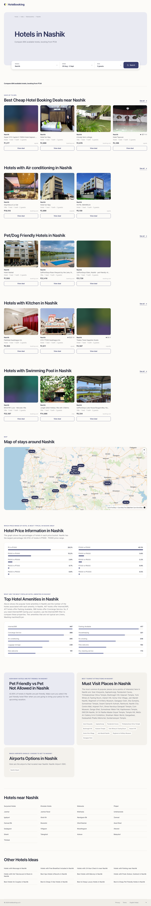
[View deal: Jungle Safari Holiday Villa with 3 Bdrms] (57, 389)
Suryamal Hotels (10, 806)
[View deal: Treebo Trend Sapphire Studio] (94, 321)
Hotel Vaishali (8, 272)
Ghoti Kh (44, 817)
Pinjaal (116, 806)
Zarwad (116, 817)
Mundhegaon (82, 829)
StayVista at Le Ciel (11, 205)
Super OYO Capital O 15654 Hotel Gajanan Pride (21, 137)
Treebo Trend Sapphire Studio (87, 340)
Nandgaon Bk (82, 817)
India (22, 16)
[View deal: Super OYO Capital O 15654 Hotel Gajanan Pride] (21, 118)
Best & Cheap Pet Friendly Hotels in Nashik (129, 882)
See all (143, 101)
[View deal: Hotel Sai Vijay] (57, 118)
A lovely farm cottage (84, 137)
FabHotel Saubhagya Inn (13, 340)
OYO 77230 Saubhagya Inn (50, 340)
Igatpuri (7, 817)
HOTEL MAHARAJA (83, 205)
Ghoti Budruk (82, 823)
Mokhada (80, 812)
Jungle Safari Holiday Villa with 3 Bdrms (54, 408)
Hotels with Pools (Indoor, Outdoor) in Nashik (130, 874)
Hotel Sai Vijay (45, 137)
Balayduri (117, 834)
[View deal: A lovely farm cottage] (94, 118)
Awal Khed (117, 823)
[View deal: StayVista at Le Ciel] (21, 186)
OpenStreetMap (138, 507)
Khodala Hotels (46, 806)
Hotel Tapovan (118, 137)
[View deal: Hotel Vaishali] (21, 254)
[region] (75, 478)
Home (16, 16)
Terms (125, 902)
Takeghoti (44, 834)
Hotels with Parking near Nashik (125, 868)
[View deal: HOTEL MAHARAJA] (94, 186)
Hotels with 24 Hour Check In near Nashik (92, 868)
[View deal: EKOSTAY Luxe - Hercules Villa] (21, 389)
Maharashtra (30, 16)
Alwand (116, 829)
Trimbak (7, 840)
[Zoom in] (144, 449)
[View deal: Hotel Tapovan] (130, 118)
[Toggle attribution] (144, 507)
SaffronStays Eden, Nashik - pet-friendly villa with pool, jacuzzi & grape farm (104, 272)
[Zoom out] (144, 453)
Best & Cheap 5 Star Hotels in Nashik (54, 882)
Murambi (44, 823)
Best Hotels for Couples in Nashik (16, 882)
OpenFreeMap (111, 507)
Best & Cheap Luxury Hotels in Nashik (91, 882)
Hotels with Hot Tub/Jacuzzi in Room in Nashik (18, 875)
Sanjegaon (8, 829)
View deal (21, 148)
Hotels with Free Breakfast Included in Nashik (57, 868)
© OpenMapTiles (122, 507)
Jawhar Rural (45, 812)
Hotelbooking (16, 4)
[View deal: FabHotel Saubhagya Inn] (21, 321)
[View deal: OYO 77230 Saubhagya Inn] (57, 321)
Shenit (6, 834)
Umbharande (118, 812)
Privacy (117, 902)
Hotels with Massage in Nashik (15, 868)
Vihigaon (44, 829)
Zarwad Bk (8, 823)
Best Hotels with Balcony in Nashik (89, 874)
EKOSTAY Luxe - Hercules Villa (15, 408)
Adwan (79, 834)
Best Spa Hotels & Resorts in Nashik (54, 874)
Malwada (80, 806)
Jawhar (6, 812)
